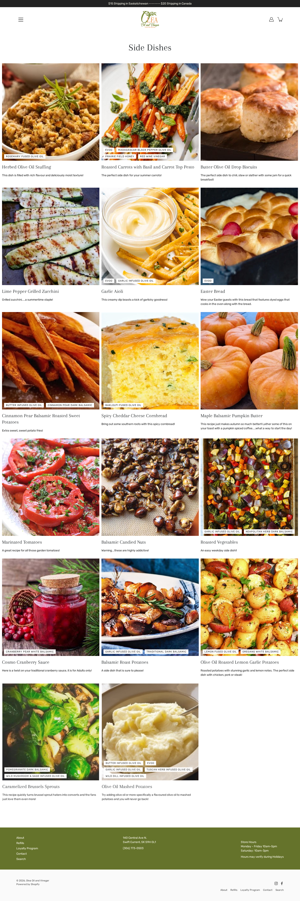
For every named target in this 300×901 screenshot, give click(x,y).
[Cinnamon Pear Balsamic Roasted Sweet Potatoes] (50, 360)
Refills (20, 843)
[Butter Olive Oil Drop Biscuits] (249, 112)
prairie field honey (119, 156)
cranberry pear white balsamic (30, 651)
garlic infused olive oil (136, 280)
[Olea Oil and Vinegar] (150, 19)
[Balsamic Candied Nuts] (150, 487)
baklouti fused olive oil (123, 405)
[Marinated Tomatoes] (50, 487)
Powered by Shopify (28, 884)
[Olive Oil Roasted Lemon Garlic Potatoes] (249, 607)
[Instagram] (276, 883)
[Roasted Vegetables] (249, 487)
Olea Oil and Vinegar (37, 880)
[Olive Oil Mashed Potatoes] (150, 731)
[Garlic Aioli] (150, 236)
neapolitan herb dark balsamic (269, 531)
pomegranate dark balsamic (27, 769)
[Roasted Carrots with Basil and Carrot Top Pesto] (150, 112)
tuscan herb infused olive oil (169, 769)
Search (21, 859)
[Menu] (20, 19)
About (20, 838)
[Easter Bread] (249, 236)
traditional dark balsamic (167, 651)
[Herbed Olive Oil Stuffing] (50, 112)
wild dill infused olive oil (124, 775)
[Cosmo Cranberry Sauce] (50, 607)
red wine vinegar (152, 156)
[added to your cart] (280, 19)
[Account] (271, 19)
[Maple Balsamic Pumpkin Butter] (249, 360)
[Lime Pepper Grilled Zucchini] (50, 236)
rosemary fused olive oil (25, 156)
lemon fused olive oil (220, 651)
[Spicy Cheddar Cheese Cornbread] (150, 360)
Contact (21, 853)
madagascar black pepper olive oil (144, 149)
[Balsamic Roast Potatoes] (150, 607)
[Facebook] (282, 883)
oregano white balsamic (260, 651)
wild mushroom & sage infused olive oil (35, 775)
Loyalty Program (27, 848)
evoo (108, 149)
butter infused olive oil (24, 405)
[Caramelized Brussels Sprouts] (50, 731)
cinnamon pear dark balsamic (70, 405)
